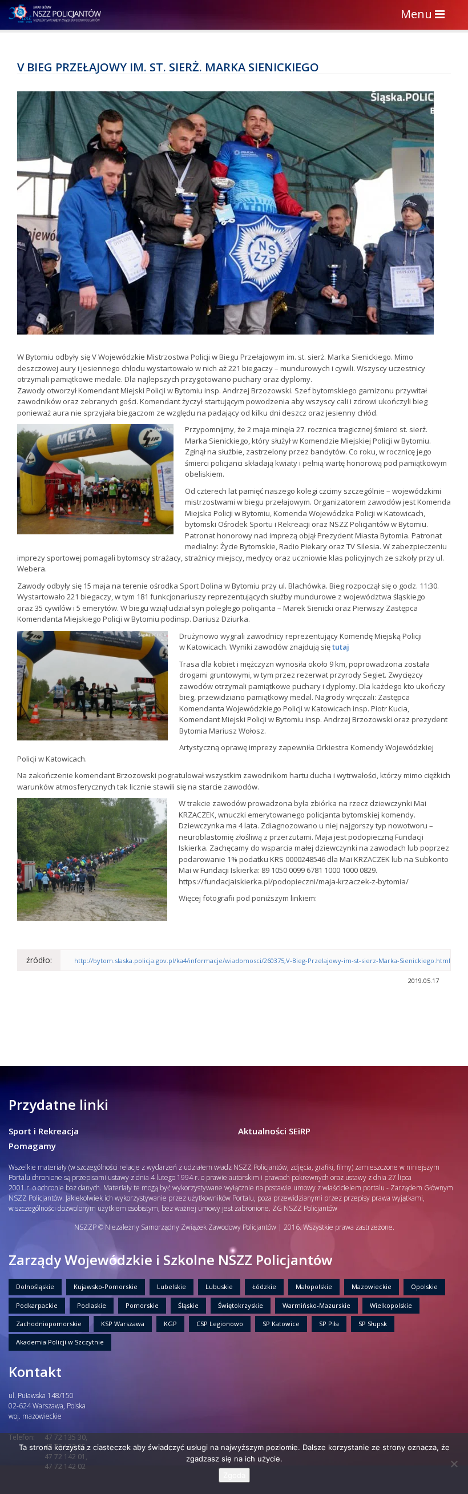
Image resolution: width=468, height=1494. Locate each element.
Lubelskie (171, 1286)
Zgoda (234, 1475)
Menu (425, 15)
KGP (170, 1323)
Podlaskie (91, 1305)
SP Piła (329, 1323)
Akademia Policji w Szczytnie (60, 1342)
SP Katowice (281, 1323)
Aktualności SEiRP (274, 1131)
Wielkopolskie (391, 1305)
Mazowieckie (372, 1286)
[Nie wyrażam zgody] (453, 1463)
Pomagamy (32, 1145)
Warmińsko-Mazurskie (316, 1305)
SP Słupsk (372, 1323)
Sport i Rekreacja (44, 1131)
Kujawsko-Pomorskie (106, 1286)
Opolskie (424, 1286)
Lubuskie (219, 1286)
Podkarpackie (37, 1305)
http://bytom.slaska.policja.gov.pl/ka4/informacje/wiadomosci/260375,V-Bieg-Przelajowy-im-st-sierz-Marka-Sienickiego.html (262, 960)
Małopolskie (314, 1286)
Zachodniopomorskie (49, 1323)
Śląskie (188, 1305)
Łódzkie (264, 1286)
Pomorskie (142, 1305)
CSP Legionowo (219, 1323)
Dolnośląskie (35, 1286)
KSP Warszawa (122, 1323)
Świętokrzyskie (240, 1305)
